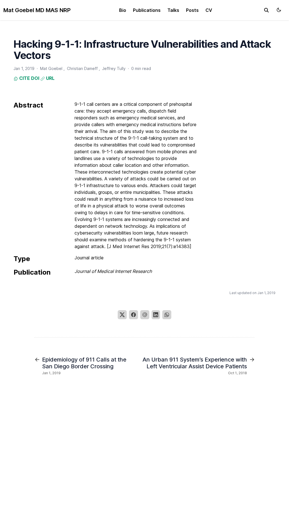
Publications (147, 10)
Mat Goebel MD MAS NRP (37, 10)
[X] (122, 314)
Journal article (89, 257)
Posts (192, 10)
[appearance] (278, 9)
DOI (35, 78)
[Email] (144, 314)
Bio (122, 10)
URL (49, 78)
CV (208, 10)
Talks (173, 10)
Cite (24, 78)
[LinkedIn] (156, 314)
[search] (266, 10)
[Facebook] (133, 314)
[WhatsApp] (166, 314)
